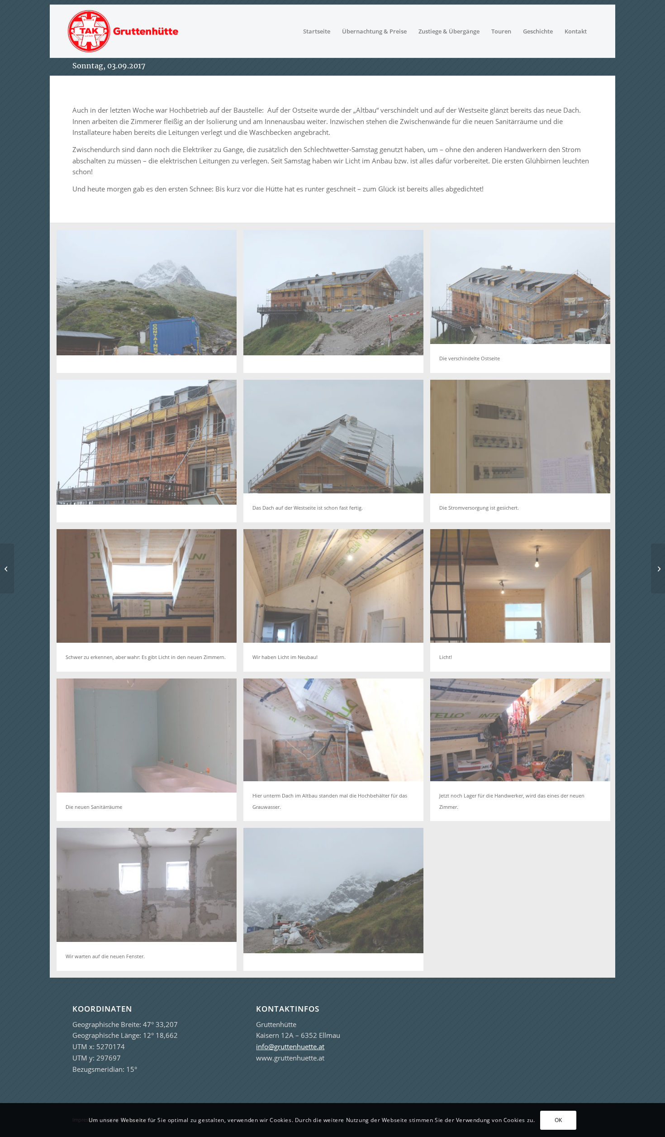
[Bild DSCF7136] (150, 454)
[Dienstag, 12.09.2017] (658, 568)
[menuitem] (316, 31)
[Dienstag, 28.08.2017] (7, 568)
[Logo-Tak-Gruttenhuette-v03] (123, 31)
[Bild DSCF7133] (336, 304)
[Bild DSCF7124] (150, 304)
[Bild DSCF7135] (336, 902)
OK (558, 1119)
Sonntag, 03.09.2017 (108, 65)
